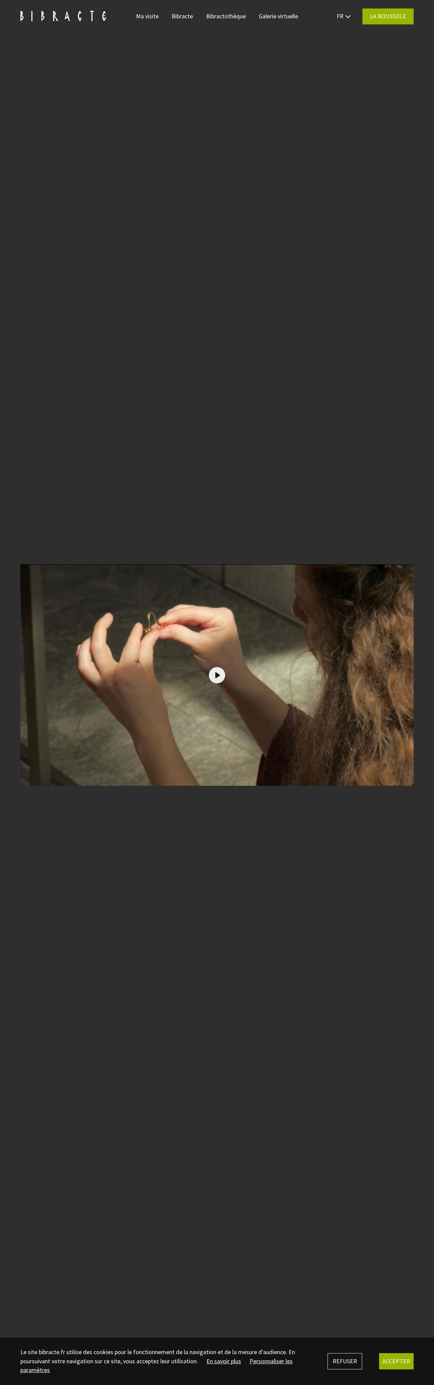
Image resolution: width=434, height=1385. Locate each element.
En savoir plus (223, 1361)
